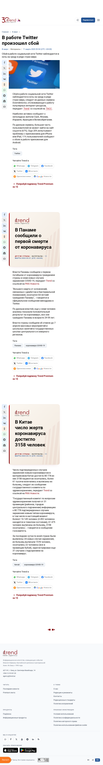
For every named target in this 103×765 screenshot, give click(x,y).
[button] (4, 62)
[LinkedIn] (33, 739)
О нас (56, 689)
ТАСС (49, 108)
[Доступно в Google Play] (28, 750)
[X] (16, 739)
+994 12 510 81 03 (9, 673)
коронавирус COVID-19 (35, 346)
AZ (93, 760)
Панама (17, 346)
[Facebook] (11, 739)
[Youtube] (22, 739)
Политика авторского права (65, 721)
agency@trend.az (9, 676)
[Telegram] (27, 739)
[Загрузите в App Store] (10, 750)
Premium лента (9, 693)
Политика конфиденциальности (67, 718)
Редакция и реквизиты (63, 693)
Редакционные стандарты (64, 700)
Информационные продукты (15, 718)
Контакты (58, 696)
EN (88, 760)
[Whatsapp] (5, 739)
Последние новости (11, 689)
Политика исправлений (63, 704)
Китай (16, 565)
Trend (26, 108)
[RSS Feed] (38, 739)
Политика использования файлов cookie (70, 725)
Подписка (7, 714)
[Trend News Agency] (10, 653)
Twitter (17, 153)
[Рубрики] (98, 20)
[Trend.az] (11, 20)
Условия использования (64, 714)
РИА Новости (32, 283)
